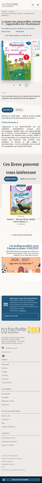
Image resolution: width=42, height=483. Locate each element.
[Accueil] (10, 5)
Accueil (4, 11)
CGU (3, 467)
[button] (20, 32)
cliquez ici (23, 310)
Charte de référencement (10, 455)
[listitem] (3, 356)
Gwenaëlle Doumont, (9, 28)
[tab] (7, 110)
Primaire (11, 11)
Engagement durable (8, 464)
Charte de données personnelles (12, 458)
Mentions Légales (7, 461)
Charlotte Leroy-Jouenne (26, 28)
